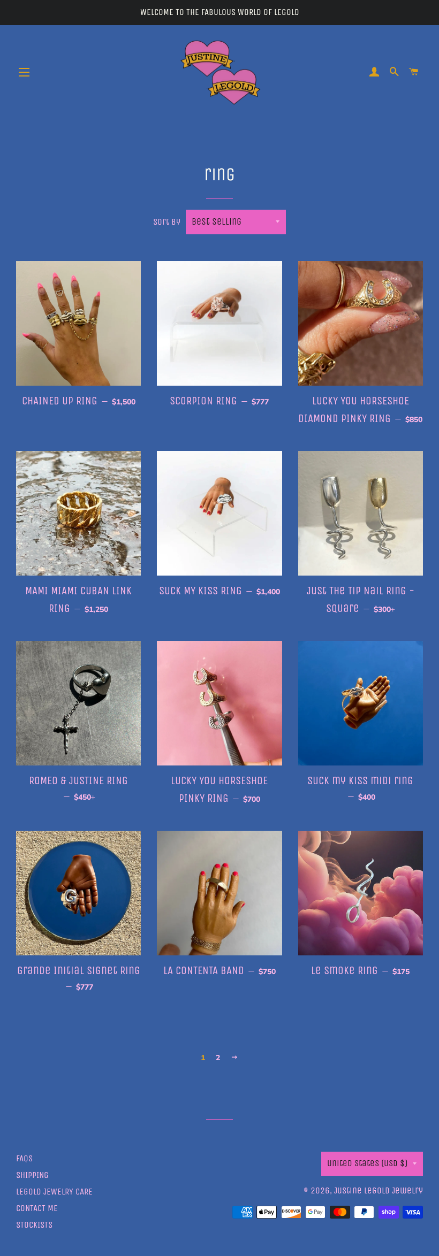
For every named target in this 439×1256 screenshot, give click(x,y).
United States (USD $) (367, 1163)
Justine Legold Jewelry (378, 1190)
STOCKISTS (34, 1224)
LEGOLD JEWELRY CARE (54, 1191)
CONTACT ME (37, 1208)
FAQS (24, 1158)
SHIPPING (32, 1175)
